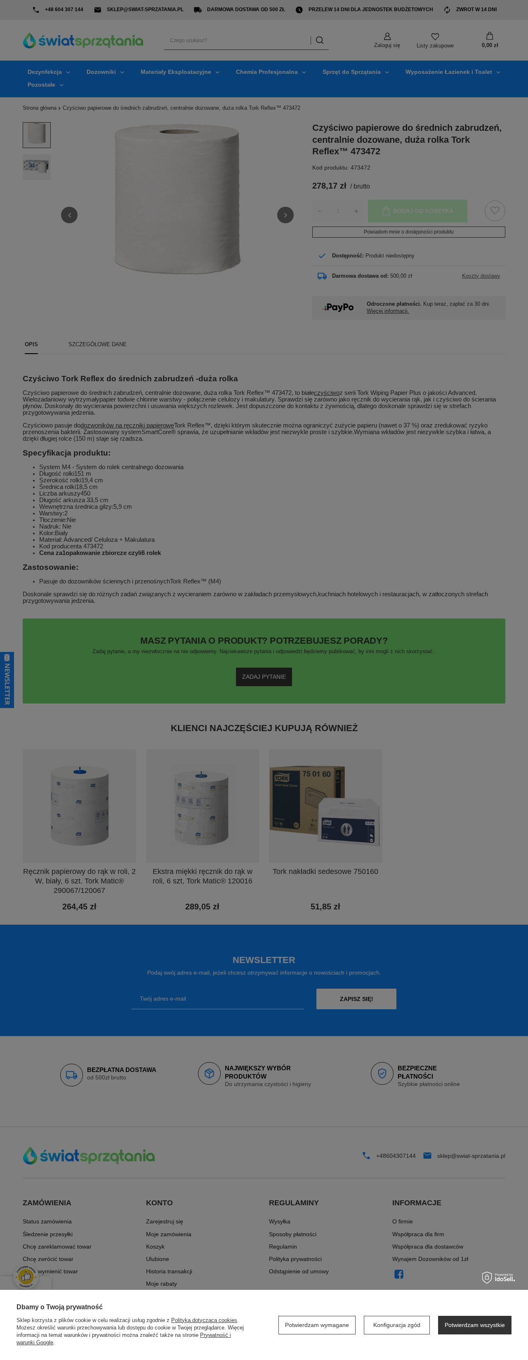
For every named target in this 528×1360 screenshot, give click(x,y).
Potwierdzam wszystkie (475, 1325)
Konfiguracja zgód (396, 1325)
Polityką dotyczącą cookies (204, 1320)
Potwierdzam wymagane (317, 1325)
